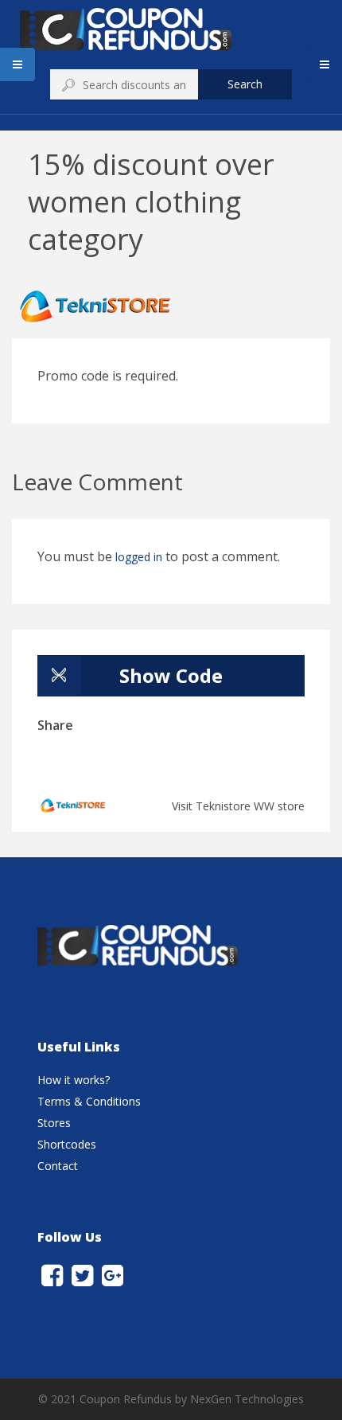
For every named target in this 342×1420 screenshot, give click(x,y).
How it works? (73, 1079)
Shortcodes (66, 1144)
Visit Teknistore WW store (238, 805)
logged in (138, 556)
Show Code (171, 675)
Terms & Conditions (89, 1101)
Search (244, 84)
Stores (54, 1122)
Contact (57, 1165)
